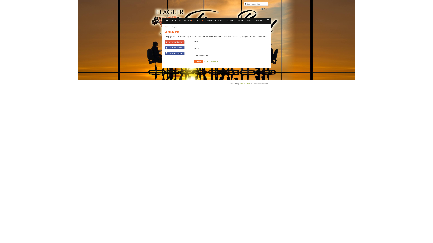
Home (167, 27)
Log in (266, 9)
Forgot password (211, 61)
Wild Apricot (245, 83)
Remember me (202, 55)
